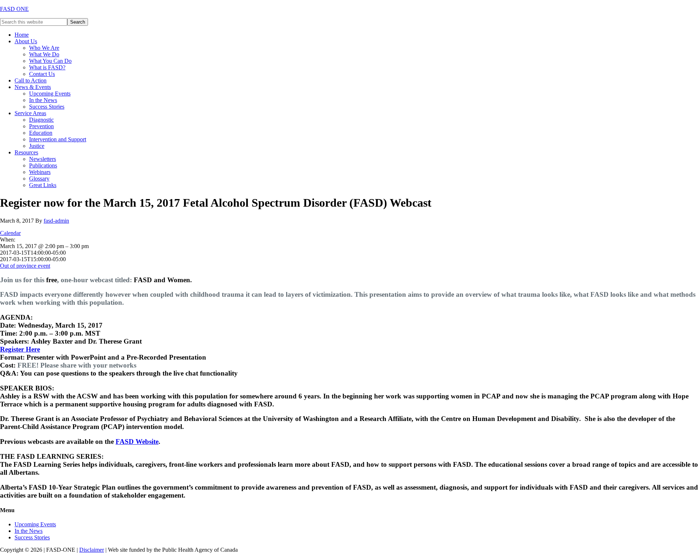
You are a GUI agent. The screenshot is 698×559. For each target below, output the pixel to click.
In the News (29, 531)
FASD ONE (14, 9)
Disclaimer (91, 550)
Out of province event (25, 266)
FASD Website (137, 441)
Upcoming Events (35, 524)
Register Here (20, 349)
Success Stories (32, 537)
